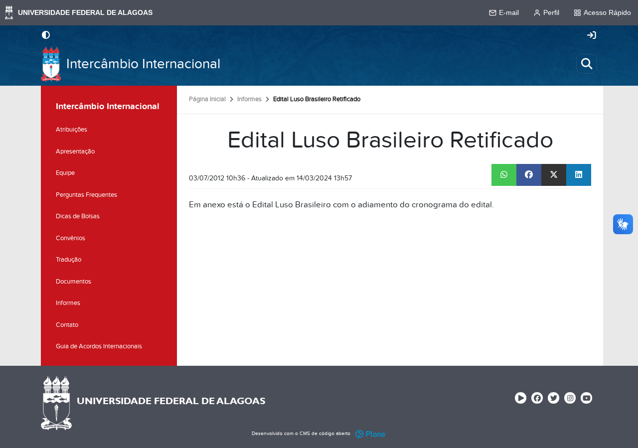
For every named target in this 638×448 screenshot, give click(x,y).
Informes (249, 99)
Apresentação (75, 151)
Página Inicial (207, 99)
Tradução (68, 260)
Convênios (70, 238)
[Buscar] (587, 63)
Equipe (65, 173)
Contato (67, 325)
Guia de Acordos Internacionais (99, 346)
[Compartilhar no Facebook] (528, 175)
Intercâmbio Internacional (143, 64)
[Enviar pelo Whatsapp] (503, 175)
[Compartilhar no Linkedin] (578, 175)
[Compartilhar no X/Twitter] (553, 175)
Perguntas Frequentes (86, 195)
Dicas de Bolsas (78, 216)
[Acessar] (591, 35)
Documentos (73, 282)
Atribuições (71, 130)
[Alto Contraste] (46, 35)
